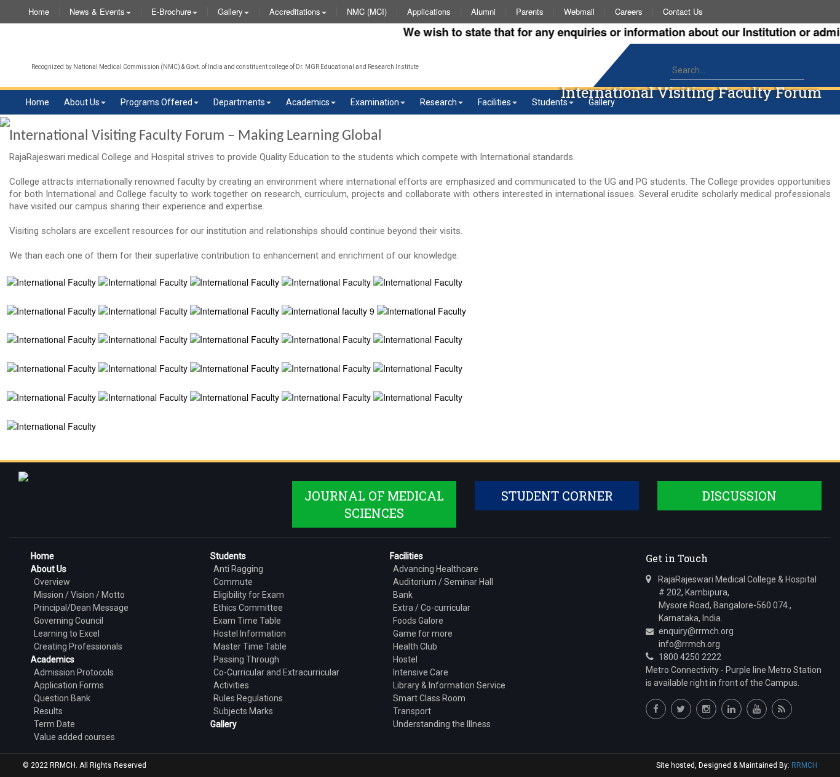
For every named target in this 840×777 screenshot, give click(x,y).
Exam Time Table (247, 621)
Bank (403, 595)
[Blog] (782, 709)
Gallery (230, 11)
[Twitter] (681, 709)
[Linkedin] (731, 709)
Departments (239, 102)
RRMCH (804, 765)
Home (38, 11)
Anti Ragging (238, 569)
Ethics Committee (248, 608)
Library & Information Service (449, 685)
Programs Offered (156, 102)
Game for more (423, 633)
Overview (52, 582)
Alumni (483, 11)
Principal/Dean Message (81, 608)
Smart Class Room (429, 698)
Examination (375, 102)
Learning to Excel (67, 633)
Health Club (415, 646)
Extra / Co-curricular (431, 608)
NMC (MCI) (367, 11)
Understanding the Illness (442, 724)
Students (550, 102)
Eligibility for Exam (248, 595)
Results (48, 711)
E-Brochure (171, 11)
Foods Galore (418, 621)
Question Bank (62, 698)
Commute (233, 582)
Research (438, 102)
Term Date (54, 724)
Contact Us (683, 11)
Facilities (494, 102)
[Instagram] (706, 709)
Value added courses (74, 737)
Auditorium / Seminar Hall (443, 582)
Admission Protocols (74, 672)
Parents (530, 11)
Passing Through (246, 659)
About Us (82, 102)
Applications (429, 11)
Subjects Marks (243, 711)
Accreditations (294, 11)
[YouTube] (757, 709)
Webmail (579, 11)
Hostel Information (249, 633)
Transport (412, 711)
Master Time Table (250, 646)
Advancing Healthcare (435, 569)
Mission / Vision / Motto (79, 595)
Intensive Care (420, 672)
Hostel (405, 659)
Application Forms (69, 685)
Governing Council (68, 621)
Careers (629, 11)
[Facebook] (656, 709)
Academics (308, 102)
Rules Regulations (248, 698)
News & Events (97, 11)
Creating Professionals (78, 646)
